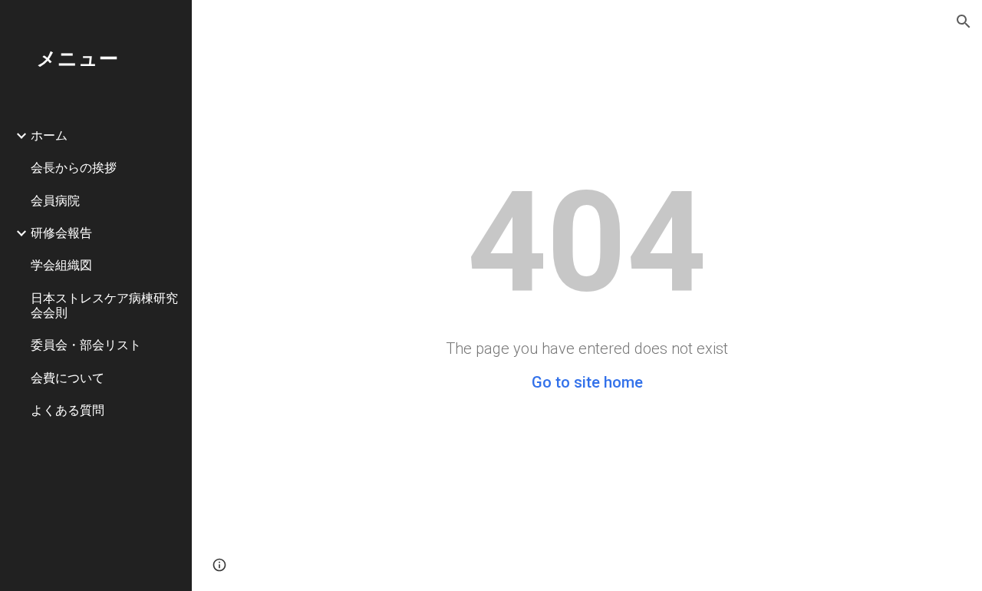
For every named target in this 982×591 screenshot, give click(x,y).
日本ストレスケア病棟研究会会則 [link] (104, 305)
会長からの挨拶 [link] (74, 167)
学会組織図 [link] (61, 264)
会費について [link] (67, 377)
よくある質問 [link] (67, 410)
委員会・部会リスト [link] (86, 344)
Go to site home (587, 382)
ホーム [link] (49, 135)
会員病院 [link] (55, 200)
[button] (963, 21)
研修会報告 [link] (61, 232)
